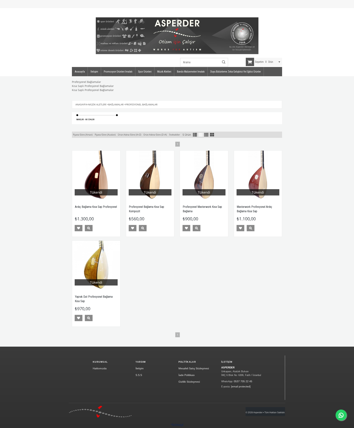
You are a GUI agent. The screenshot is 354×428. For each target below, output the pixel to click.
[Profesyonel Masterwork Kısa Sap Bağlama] (204, 175)
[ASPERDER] (177, 36)
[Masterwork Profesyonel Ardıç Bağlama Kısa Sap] (258, 175)
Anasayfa (80, 71)
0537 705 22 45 (243, 381)
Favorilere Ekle (78, 228)
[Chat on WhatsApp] (341, 415)
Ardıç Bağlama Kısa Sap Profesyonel (96, 207)
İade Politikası (186, 375)
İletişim (94, 71)
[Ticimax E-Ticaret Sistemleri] (177, 425)
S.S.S (139, 375)
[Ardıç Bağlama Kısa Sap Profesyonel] (96, 175)
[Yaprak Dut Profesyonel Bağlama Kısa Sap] (96, 265)
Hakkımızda (100, 368)
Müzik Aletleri (164, 71)
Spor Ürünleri (145, 71)
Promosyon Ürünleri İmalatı (118, 71)
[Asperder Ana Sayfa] (100, 411)
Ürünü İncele (89, 228)
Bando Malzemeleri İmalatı (191, 71)
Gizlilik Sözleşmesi (189, 381)
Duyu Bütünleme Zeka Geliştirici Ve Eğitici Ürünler (235, 71)
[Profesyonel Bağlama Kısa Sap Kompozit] (150, 175)
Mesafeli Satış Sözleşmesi (193, 368)
